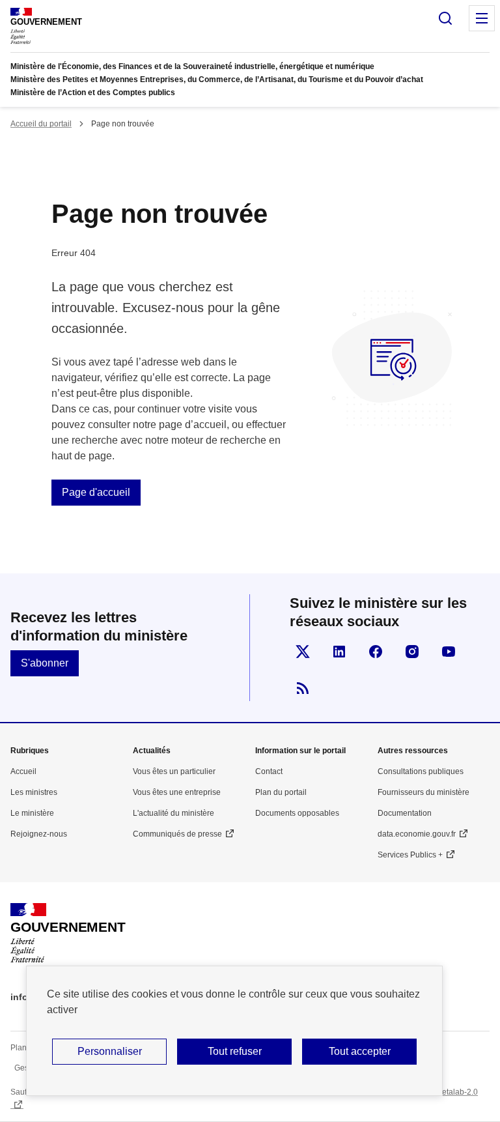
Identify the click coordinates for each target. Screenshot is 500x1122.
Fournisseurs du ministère (423, 792)
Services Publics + (410, 854)
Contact (269, 771)
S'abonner (44, 663)
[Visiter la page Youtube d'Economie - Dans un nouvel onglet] (449, 652)
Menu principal (482, 18)
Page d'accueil (96, 492)
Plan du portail (281, 792)
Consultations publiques (421, 771)
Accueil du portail (41, 123)
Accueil (23, 771)
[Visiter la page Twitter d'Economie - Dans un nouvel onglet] (303, 652)
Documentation (405, 813)
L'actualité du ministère (173, 813)
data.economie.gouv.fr (417, 834)
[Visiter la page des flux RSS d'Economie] (303, 688)
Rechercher (445, 18)
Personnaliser (109, 1051)
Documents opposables (297, 813)
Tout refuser (235, 1051)
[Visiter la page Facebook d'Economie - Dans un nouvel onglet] (376, 652)
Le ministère (32, 813)
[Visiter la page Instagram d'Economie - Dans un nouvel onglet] (412, 652)
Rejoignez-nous (38, 834)
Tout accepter (360, 1051)
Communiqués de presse (177, 834)
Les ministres (33, 792)
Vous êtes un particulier (174, 771)
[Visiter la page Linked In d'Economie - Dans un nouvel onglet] (339, 652)
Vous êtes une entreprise (177, 792)
